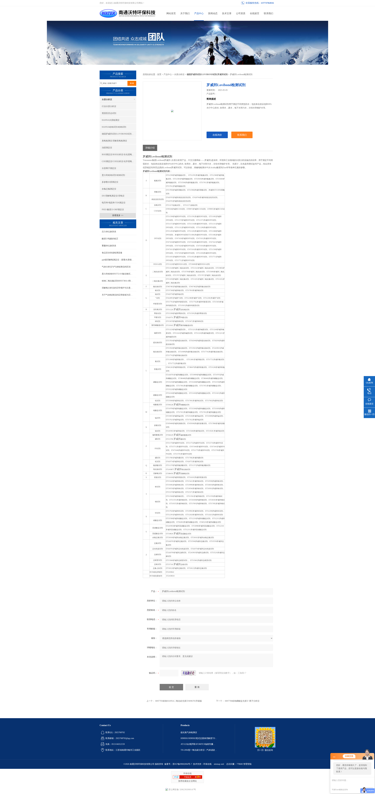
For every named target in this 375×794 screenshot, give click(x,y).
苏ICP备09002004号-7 (182, 764)
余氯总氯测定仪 (109, 189)
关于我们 (185, 13)
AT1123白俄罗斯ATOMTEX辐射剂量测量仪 (199, 744)
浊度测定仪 (107, 148)
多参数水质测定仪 (110, 182)
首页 (159, 74)
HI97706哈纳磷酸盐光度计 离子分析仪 (242, 701)
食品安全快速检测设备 (112, 253)
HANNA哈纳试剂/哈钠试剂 (114, 127)
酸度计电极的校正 (110, 239)
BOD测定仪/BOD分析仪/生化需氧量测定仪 (119, 154)
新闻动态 (213, 13)
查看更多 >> (117, 215)
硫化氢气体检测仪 (189, 732)
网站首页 (171, 13)
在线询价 (217, 135)
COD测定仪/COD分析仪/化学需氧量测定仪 (119, 161)
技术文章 (226, 13)
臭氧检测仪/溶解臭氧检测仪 (114, 141)
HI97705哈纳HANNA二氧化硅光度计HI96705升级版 (178, 701)
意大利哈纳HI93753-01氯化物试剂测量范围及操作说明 (119, 274)
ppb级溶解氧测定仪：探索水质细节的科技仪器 (119, 260)
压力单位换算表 (109, 232)
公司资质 (240, 13)
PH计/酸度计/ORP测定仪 (113, 209)
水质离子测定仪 (109, 168)
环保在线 (207, 764)
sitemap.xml (219, 764)
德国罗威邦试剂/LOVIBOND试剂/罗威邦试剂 (119, 134)
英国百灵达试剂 (109, 113)
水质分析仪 (107, 99)
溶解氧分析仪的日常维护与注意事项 (118, 288)
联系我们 (268, 13)
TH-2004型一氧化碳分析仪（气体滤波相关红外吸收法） (199, 750)
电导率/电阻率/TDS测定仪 (113, 203)
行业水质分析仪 (109, 106)
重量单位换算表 (109, 246)
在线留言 (254, 13)
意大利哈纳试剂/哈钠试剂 (113, 175)
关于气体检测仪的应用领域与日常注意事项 (119, 295)
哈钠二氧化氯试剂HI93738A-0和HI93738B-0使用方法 (119, 281)
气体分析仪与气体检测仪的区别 (116, 267)
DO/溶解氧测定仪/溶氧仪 (113, 196)
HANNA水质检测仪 (110, 120)
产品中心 (199, 13)
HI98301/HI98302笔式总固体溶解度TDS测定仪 (199, 738)
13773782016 (267, 3)
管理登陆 (247, 764)
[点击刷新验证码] (188, 673)
